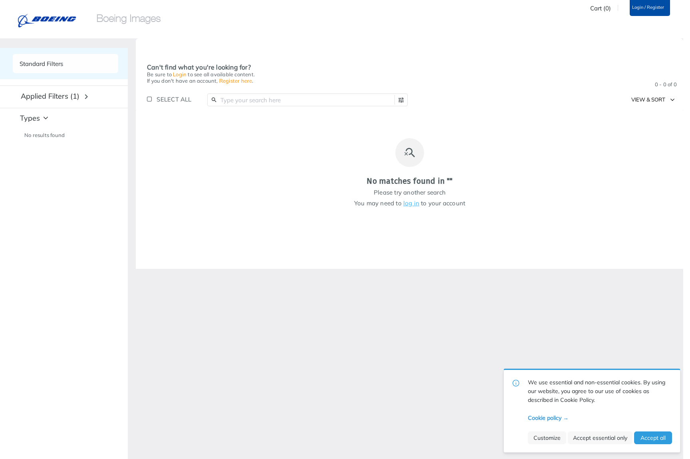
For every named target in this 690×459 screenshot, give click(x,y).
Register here (235, 80)
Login (179, 74)
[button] (401, 100)
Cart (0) (600, 8)
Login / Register (648, 7)
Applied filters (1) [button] (50, 96)
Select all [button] (174, 99)
